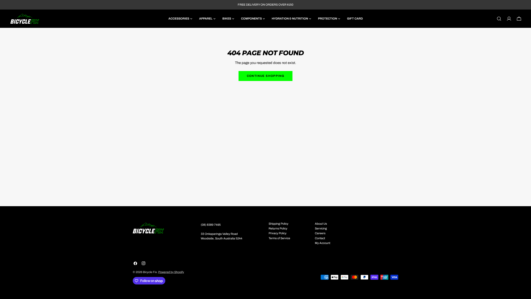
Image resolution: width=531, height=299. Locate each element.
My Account (322, 243)
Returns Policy (278, 228)
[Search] (499, 19)
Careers (320, 233)
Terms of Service (279, 238)
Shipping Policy (278, 223)
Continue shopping (265, 75)
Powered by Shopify (171, 272)
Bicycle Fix (150, 272)
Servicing (321, 228)
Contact (320, 238)
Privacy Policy (277, 233)
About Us (321, 223)
